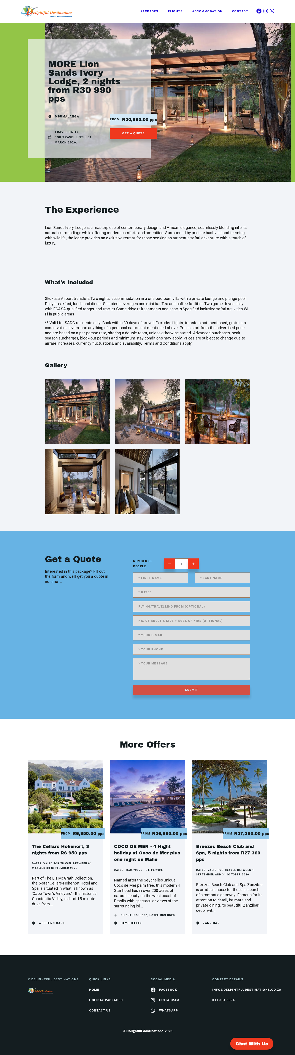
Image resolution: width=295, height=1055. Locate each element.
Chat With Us (252, 1043)
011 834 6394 (223, 1000)
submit (191, 690)
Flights (175, 11)
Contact (240, 11)
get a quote (133, 133)
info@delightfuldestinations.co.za (239, 989)
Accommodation (207, 11)
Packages (150, 11)
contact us (100, 1010)
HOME (94, 989)
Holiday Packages (106, 1000)
